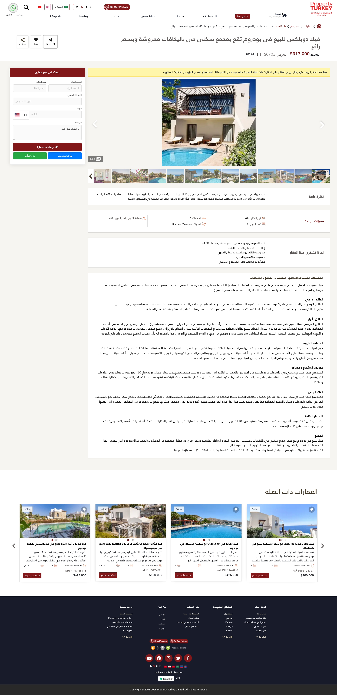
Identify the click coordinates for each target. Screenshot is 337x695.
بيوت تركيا (261, 614)
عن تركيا (180, 16)
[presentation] (14, 546)
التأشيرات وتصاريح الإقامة (188, 622)
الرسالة (78, 122)
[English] (185, 666)
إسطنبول (228, 614)
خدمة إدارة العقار (192, 626)
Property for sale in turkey (120, 618)
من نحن (115, 16)
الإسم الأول (76, 82)
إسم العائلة (41, 82)
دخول (9, 14)
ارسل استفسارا (46, 147)
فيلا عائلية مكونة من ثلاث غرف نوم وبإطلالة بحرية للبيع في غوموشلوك (130, 546)
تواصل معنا (84, 16)
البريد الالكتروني (75, 95)
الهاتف (79, 108)
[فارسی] (169, 666)
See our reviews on (169, 673)
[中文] (173, 666)
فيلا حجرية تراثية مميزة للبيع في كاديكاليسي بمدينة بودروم (56, 546)
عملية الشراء (194, 618)
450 (111, 218)
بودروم (294, 26)
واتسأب (29, 155)
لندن (163, 619)
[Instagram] (47, 7)
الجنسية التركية (210, 16)
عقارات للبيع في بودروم (256, 618)
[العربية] (177, 666)
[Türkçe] (165, 666)
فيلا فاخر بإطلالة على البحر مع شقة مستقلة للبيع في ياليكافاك (283, 546)
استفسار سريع (259, 575)
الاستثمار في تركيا (191, 614)
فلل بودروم (261, 631)
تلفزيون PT (55, 16)
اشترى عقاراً (242, 16)
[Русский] (181, 666)
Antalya (229, 626)
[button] (285, 540)
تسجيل (19, 14)
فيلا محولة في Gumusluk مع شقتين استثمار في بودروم (209, 546)
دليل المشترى (147, 16)
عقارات (308, 26)
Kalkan (229, 631)
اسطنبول (161, 624)
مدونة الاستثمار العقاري (123, 622)
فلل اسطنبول (260, 626)
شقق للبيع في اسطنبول (255, 622)
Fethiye (229, 622)
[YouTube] (40, 7)
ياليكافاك (280, 26)
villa (247, 218)
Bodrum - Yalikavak (182, 224)
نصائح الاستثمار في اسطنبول (120, 626)
